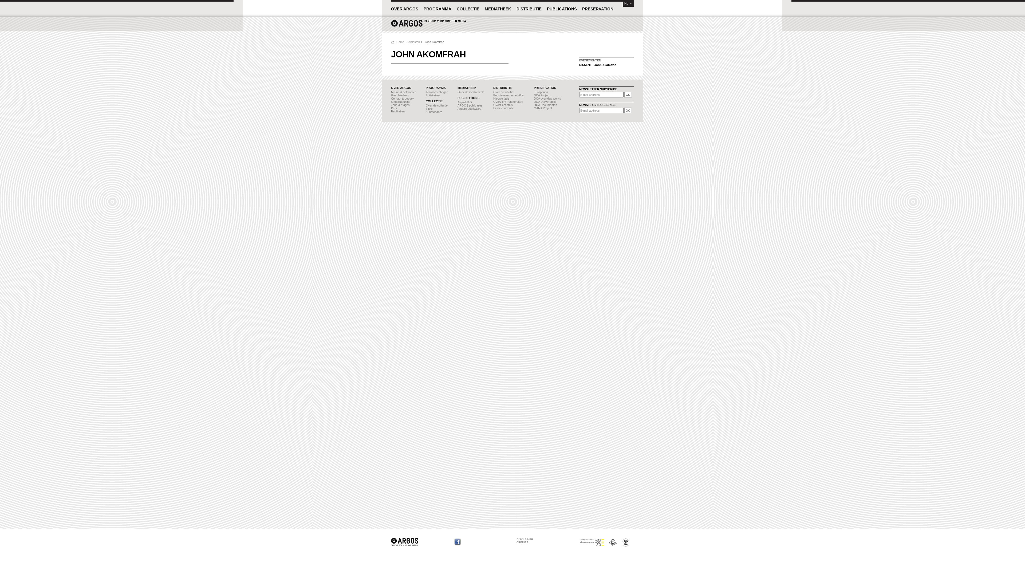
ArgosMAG (465, 102)
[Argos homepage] (428, 26)
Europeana (541, 92)
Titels (429, 108)
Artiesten (414, 42)
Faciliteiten (398, 111)
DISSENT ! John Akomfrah (597, 64)
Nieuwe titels (501, 98)
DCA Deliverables (545, 101)
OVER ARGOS (404, 9)
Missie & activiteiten (403, 92)
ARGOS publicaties (470, 105)
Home (400, 42)
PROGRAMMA (437, 9)
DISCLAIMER (525, 539)
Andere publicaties (469, 108)
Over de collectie (437, 105)
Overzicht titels (503, 105)
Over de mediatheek (471, 92)
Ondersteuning (400, 101)
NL (626, 3)
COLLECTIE (468, 9)
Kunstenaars (434, 111)
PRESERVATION (597, 9)
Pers (394, 108)
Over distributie (503, 92)
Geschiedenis (400, 95)
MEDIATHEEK (498, 9)
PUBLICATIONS (562, 9)
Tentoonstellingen (437, 92)
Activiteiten (433, 95)
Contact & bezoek (402, 98)
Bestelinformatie (503, 108)
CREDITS (522, 542)
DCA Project (542, 95)
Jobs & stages (400, 105)
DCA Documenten (545, 105)
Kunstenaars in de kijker (509, 95)
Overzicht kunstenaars (508, 101)
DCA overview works (547, 98)
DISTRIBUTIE (529, 9)
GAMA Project (543, 108)
